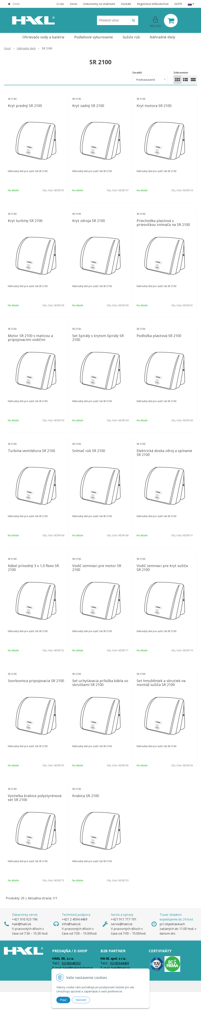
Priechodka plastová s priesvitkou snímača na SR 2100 (163, 222)
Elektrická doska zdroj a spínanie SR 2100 (164, 452)
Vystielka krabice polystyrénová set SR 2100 (34, 797)
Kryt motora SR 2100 (154, 105)
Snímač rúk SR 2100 (88, 450)
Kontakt (126, 4)
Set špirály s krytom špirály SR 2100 (98, 337)
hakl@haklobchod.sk (78, 968)
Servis (73, 4)
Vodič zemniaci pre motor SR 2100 (96, 567)
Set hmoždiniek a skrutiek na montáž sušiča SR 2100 (161, 682)
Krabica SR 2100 (85, 795)
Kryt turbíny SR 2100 (25, 220)
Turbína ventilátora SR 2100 (31, 450)
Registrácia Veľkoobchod (152, 4)
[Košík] (171, 20)
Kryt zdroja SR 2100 (88, 220)
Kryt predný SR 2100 (25, 105)
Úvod (16, 4)
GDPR (178, 4)
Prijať (63, 999)
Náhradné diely (26, 48)
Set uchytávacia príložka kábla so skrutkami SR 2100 (100, 682)
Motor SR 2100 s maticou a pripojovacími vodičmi (30, 337)
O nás (60, 4)
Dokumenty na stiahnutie (99, 4)
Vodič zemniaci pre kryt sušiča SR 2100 (162, 567)
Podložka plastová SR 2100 (159, 335)
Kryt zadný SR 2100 (88, 105)
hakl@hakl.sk (120, 968)
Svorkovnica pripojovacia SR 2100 (36, 680)
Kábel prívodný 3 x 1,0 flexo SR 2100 (33, 567)
